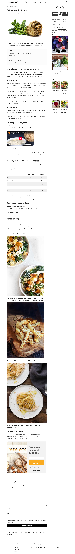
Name (8, 508)
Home (8, 6)
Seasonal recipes (27, 2)
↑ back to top (37, 539)
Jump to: (12, 50)
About (40, 2)
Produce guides (13, 6)
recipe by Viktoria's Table (29, 361)
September (20, 76)
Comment (10, 487)
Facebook (21, 154)
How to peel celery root (15, 60)
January (36, 74)
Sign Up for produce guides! (37, 547)
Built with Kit (36, 470)
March (8, 76)
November (32, 76)
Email (8, 513)
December (40, 76)
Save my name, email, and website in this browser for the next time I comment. (27, 521)
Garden (34, 2)
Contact (59, 547)
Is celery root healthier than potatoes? (19, 62)
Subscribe (45, 2)
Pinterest (14, 154)
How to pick (12, 55)
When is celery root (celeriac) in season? (20, 53)
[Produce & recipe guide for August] (60, 44)
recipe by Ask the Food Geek (33, 300)
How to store (12, 58)
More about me (55, 34)
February (41, 74)
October (26, 76)
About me (15, 547)
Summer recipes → (64, 115)
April (12, 76)
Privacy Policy (15, 549)
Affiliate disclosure (16, 551)
